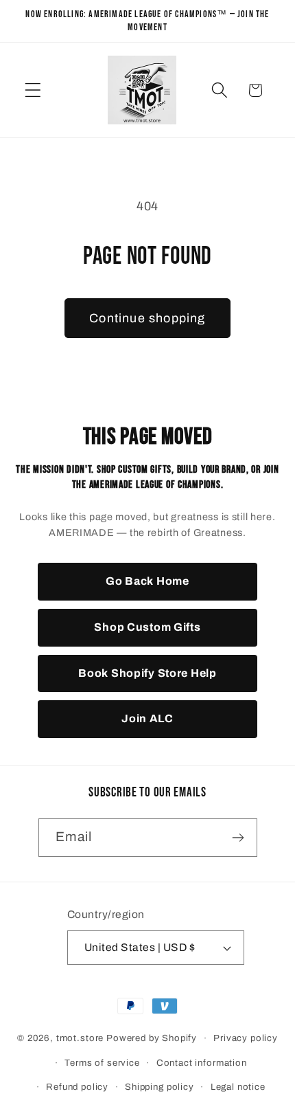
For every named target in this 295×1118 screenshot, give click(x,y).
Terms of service (101, 1063)
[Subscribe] (238, 837)
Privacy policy (245, 1038)
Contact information (201, 1063)
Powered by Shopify (151, 1038)
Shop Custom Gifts (147, 627)
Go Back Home (147, 581)
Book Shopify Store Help (147, 673)
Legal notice (238, 1087)
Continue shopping (147, 318)
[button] (33, 90)
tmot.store (80, 1038)
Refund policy (77, 1087)
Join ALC (147, 718)
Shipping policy (159, 1087)
